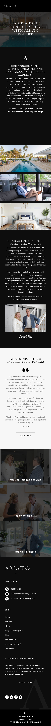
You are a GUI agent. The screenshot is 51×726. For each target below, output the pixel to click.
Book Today (25, 682)
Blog (7, 635)
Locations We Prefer (13, 644)
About (7, 626)
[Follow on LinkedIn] (11, 697)
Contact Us (9, 649)
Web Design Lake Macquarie (25, 722)
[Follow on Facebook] (7, 697)
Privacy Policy (25, 719)
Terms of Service (25, 716)
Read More (25, 436)
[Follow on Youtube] (20, 697)
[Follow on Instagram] (16, 697)
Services (8, 622)
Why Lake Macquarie (14, 630)
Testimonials (10, 640)
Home (7, 617)
